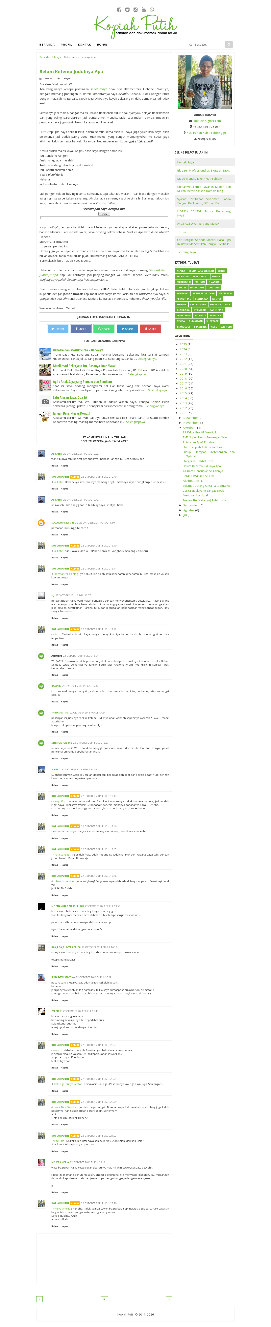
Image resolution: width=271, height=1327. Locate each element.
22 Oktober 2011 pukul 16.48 (80, 1011)
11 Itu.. (181, 232)
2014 (184, 398)
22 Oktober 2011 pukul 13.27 (87, 712)
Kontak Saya (185, 162)
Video (213, 326)
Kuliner (181, 304)
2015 (184, 393)
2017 (184, 383)
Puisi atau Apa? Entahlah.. (200, 442)
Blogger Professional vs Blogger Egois (203, 170)
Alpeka (181, 270)
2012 (184, 408)
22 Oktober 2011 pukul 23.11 (87, 1162)
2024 (184, 349)
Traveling (200, 326)
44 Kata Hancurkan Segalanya (203, 471)
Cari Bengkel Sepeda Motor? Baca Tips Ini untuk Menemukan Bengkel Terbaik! (204, 242)
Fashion (199, 281)
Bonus (102, 44)
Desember (191, 418)
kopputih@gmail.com (207, 121)
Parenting (216, 309)
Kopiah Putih (60, 476)
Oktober (189, 427)
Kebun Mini (225, 293)
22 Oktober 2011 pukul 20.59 (98, 1102)
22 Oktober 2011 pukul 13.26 (80, 686)
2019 (184, 373)
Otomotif (199, 309)
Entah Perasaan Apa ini (198, 476)
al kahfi (56, 453)
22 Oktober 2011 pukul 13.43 (79, 769)
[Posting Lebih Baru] (39, 1299)
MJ (52, 595)
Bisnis (221, 270)
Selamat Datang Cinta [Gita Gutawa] (207, 485)
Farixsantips (60, 712)
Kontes (216, 298)
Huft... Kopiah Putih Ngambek (202, 447)
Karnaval (183, 293)
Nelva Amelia (60, 1162)
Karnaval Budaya (204, 293)
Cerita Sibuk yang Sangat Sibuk (203, 490)
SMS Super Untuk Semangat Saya (205, 437)
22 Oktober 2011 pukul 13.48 (98, 876)
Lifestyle (65, 78)
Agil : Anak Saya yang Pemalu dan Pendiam (82, 381)
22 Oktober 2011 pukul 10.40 (98, 476)
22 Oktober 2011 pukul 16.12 (99, 947)
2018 (184, 378)
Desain (216, 276)
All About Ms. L (193, 481)
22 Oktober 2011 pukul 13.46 (98, 826)
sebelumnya (98, 89)
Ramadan (215, 315)
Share (82, 329)
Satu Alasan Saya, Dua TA (70, 397)
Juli (185, 515)
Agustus (189, 510)
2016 (184, 388)
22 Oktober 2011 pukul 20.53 (98, 1045)
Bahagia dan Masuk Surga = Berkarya (78, 350)
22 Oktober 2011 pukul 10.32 (81, 453)
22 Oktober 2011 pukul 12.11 (98, 568)
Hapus (64, 465)
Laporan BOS (198, 304)
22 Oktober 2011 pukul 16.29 (93, 977)
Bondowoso (200, 276)
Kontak (84, 44)
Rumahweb (196, 321)
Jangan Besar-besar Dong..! (71, 413)
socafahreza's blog (64, 522)
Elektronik (184, 281)
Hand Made (197, 287)
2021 (184, 364)
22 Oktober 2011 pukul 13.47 (98, 849)
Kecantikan (184, 298)
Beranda (47, 44)
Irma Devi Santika (63, 977)
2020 (184, 369)
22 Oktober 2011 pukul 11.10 (97, 522)
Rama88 (56, 686)
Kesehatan (202, 298)
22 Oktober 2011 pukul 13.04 (80, 655)
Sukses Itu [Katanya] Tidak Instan (205, 500)
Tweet (59, 329)
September (191, 505)
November (191, 423)
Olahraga (183, 309)
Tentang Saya (186, 252)
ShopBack (212, 321)
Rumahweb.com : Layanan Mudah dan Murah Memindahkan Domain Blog (204, 189)
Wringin (226, 326)
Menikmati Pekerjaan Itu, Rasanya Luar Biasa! (84, 365)
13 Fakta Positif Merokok (200, 432)
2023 (184, 354)
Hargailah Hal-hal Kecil (198, 461)
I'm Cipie (56, 1011)
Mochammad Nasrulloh (67, 906)
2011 (184, 413)
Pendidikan (184, 315)
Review (181, 321)
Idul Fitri (214, 287)
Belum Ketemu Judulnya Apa (202, 466)
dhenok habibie (61, 742)
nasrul (58, 1050)
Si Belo (56, 769)
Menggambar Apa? (195, 495)
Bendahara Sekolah (201, 270)
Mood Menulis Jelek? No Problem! (200, 178)
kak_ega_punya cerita (66, 947)
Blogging (183, 276)
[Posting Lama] (169, 1299)
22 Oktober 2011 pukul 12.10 (98, 545)
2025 (184, 344)
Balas (54, 465)
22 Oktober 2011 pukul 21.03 (98, 1135)
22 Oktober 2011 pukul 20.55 (98, 1079)
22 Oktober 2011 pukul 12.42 (98, 629)
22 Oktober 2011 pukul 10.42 (81, 499)
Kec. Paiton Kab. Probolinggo (206, 133)
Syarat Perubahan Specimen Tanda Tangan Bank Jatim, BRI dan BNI (204, 201)
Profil (66, 44)
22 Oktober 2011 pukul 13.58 (102, 906)
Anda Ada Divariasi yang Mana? (198, 223)
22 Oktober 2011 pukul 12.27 (73, 595)
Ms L (227, 304)
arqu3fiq (60, 801)
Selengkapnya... (148, 359)
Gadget (181, 287)
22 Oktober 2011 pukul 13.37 (91, 742)
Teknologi (183, 326)
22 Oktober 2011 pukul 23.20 (98, 1203)
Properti (200, 315)
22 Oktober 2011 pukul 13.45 (98, 796)
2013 (184, 403)
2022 (184, 359)
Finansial (215, 281)
